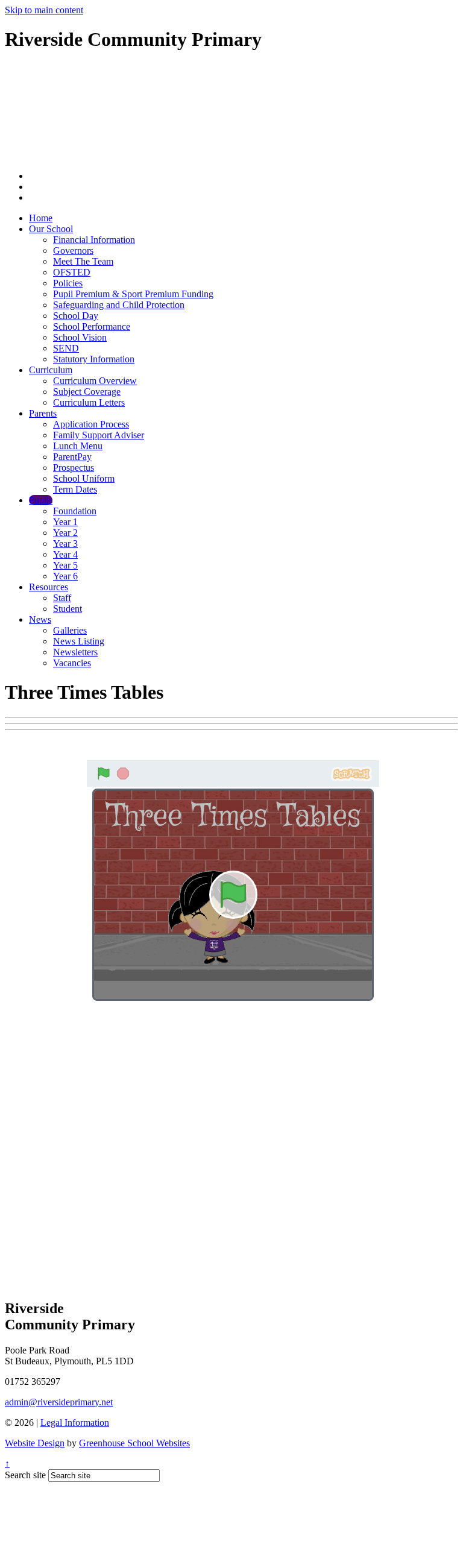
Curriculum (50, 370)
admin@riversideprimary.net (59, 1402)
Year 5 (65, 565)
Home (40, 218)
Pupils (40, 500)
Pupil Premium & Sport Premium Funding (133, 294)
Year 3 (65, 543)
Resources (48, 587)
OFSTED (71, 272)
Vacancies (72, 663)
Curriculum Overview (95, 381)
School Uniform (84, 478)
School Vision (80, 337)
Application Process (91, 424)
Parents (43, 413)
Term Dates (75, 489)
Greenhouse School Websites (134, 1443)
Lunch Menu (77, 446)
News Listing (78, 641)
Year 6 (65, 576)
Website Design (35, 1443)
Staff (62, 598)
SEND (66, 348)
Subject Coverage (87, 391)
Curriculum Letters (89, 402)
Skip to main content (44, 10)
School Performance (91, 326)
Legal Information (74, 1422)
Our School (51, 229)
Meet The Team (83, 261)
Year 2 (65, 533)
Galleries (70, 630)
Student (67, 608)
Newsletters (75, 652)
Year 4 (65, 554)
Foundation (74, 511)
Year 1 (65, 522)
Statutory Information (93, 359)
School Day (75, 315)
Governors (73, 250)
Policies (68, 283)
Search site (25, 1475)
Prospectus (73, 467)
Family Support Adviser (98, 435)
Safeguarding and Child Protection (118, 305)
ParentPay (72, 457)
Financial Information (94, 240)
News (40, 619)
